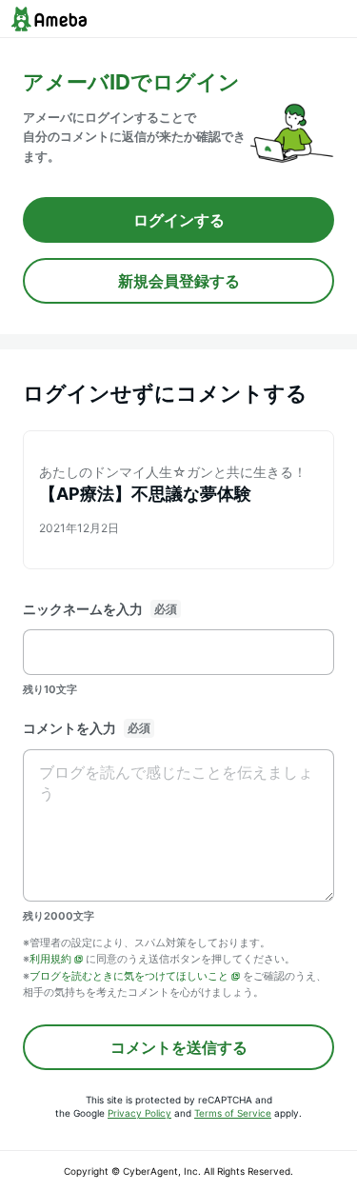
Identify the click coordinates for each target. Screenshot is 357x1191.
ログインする (179, 219)
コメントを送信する (179, 1047)
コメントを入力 (69, 728)
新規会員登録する (179, 280)
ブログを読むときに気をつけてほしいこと (129, 976)
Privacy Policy (139, 1113)
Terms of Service (232, 1113)
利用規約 (50, 958)
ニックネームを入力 (83, 609)
